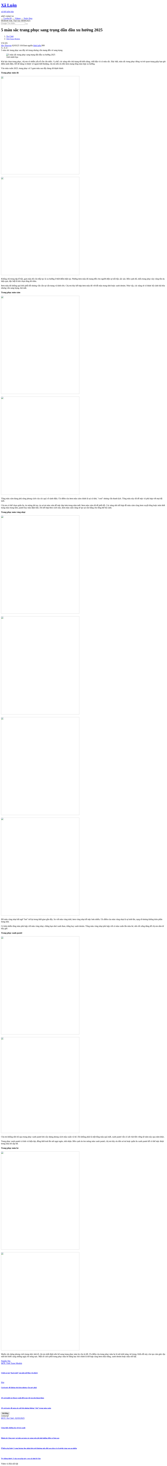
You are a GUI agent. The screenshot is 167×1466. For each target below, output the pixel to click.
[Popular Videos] (13, 19)
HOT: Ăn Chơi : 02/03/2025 (13, 1418)
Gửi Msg (5, 1413)
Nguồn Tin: (6, 1361)
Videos (17, 18)
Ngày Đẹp (27, 18)
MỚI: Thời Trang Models (11, 1363)
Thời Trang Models (13, 39)
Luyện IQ (7, 18)
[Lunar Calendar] (22, 19)
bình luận (37, 45)
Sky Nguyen (6, 45)
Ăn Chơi (9, 36)
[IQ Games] (2, 19)
